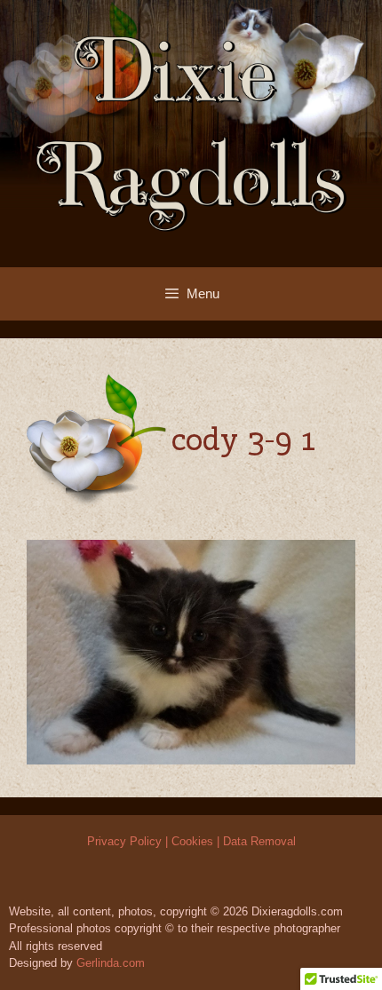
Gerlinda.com (110, 963)
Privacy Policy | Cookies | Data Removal (191, 841)
